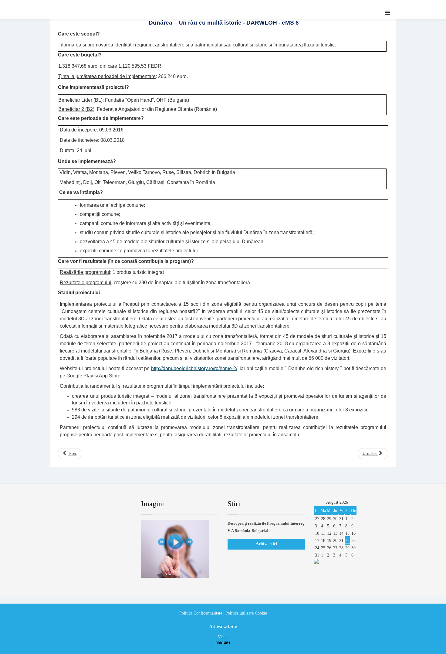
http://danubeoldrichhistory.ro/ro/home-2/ (194, 368)
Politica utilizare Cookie (246, 613)
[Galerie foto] (179, 549)
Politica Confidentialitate (200, 613)
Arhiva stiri (266, 543)
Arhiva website (223, 626)
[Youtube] (100, 504)
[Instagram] (118, 504)
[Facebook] (63, 504)
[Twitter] (82, 504)
